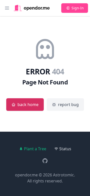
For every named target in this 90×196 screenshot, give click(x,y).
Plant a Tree (35, 149)
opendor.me (26, 175)
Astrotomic (63, 175)
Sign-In (78, 8)
